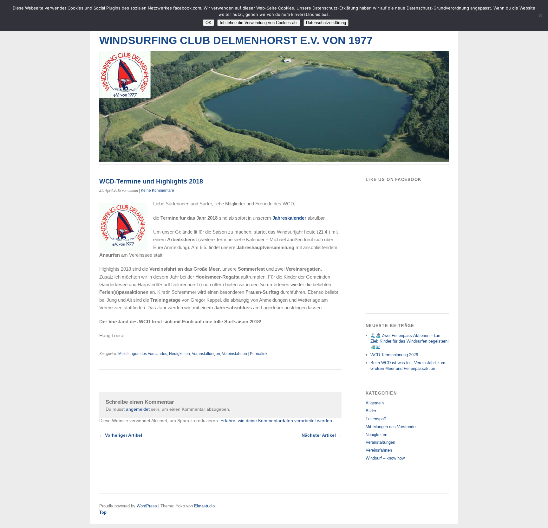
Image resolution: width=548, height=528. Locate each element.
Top (103, 512)
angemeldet (138, 409)
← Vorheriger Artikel (120, 435)
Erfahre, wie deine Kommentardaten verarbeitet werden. (276, 420)
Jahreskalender (289, 218)
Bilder (371, 411)
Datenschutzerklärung (326, 22)
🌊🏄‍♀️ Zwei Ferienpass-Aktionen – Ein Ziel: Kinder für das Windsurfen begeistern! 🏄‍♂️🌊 (409, 341)
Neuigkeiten (179, 353)
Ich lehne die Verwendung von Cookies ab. (259, 22)
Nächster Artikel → (322, 435)
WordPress (147, 506)
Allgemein (375, 403)
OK (209, 22)
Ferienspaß (376, 418)
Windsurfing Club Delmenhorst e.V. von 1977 (236, 40)
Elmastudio (204, 506)
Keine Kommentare (157, 190)
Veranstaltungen (206, 353)
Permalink (258, 353)
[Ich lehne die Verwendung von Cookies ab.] (540, 15)
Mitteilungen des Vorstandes (142, 353)
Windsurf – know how (385, 458)
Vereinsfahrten (234, 353)
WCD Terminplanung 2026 (394, 354)
